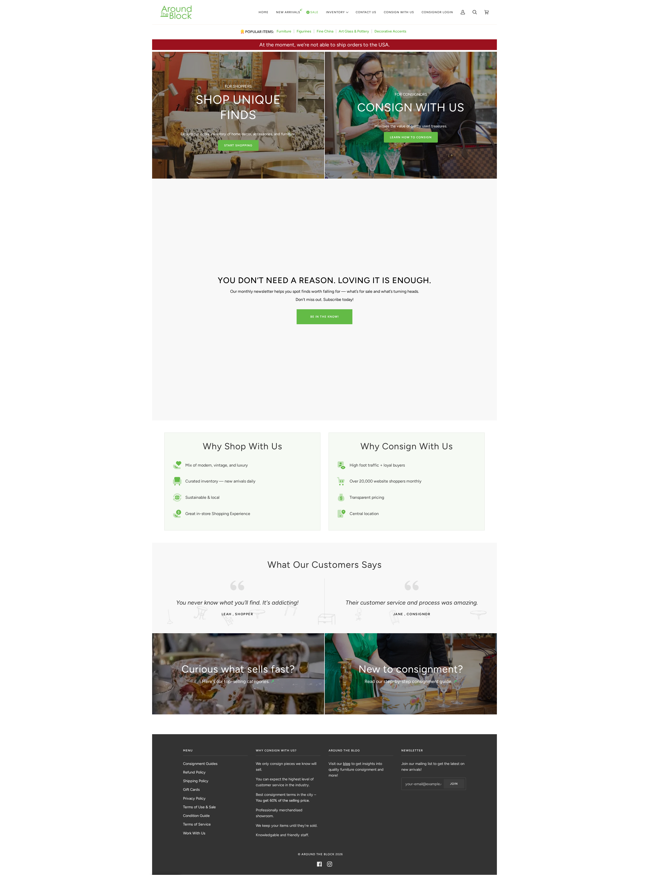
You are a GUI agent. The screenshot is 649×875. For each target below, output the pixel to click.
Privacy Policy (194, 798)
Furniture (284, 31)
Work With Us (194, 833)
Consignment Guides (200, 763)
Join (454, 783)
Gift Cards (191, 789)
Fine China (325, 31)
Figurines (304, 31)
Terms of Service (197, 824)
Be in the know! (324, 316)
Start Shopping (238, 145)
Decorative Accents (390, 31)
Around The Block (317, 854)
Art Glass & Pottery (354, 31)
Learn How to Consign (411, 137)
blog (346, 763)
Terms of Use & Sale (199, 807)
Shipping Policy (195, 781)
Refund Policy (194, 772)
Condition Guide (196, 815)
